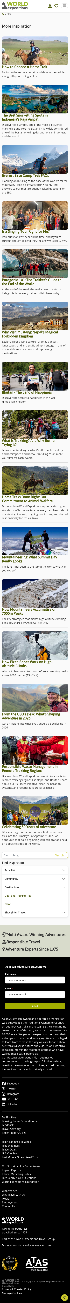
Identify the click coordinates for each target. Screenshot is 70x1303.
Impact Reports (11, 1170)
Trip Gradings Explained (16, 1142)
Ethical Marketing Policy (16, 1174)
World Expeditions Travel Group (35, 1239)
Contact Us (8, 1206)
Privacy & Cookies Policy (16, 1289)
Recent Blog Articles (14, 1133)
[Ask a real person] (64, 1297)
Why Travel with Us (13, 1194)
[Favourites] (56, 6)
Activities (10, 870)
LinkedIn (12, 1104)
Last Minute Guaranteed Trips (20, 1157)
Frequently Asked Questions (19, 1178)
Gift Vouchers (10, 1153)
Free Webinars (11, 1145)
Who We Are (9, 1191)
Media (5, 1198)
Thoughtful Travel (15, 912)
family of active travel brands (36, 1245)
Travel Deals (9, 1149)
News (8, 904)
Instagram (13, 1094)
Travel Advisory (11, 1129)
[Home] (3, 13)
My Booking (9, 1117)
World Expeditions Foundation (20, 1182)
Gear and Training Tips (18, 895)
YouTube (13, 1099)
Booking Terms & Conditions (19, 1121)
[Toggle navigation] (64, 5)
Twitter (11, 1088)
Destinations (12, 887)
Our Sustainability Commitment (21, 1166)
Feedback (8, 1125)
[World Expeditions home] (15, 6)
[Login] (50, 6)
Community (11, 878)
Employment (10, 1202)
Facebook (13, 1083)
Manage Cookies (12, 1293)
